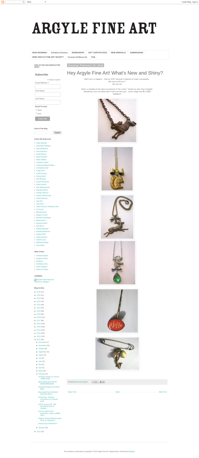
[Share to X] (98, 382)
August (41, 355)
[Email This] (93, 382)
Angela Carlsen (42, 258)
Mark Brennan (41, 212)
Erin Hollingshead (43, 187)
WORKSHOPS (78, 53)
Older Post (163, 392)
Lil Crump (39, 209)
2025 (39, 295)
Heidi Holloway (42, 198)
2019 (39, 314)
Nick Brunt (40, 226)
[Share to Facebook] (101, 382)
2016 (39, 324)
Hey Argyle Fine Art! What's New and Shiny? (48, 393)
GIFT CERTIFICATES (97, 53)
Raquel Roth (41, 234)
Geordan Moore (42, 190)
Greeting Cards (42, 264)
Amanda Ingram (42, 256)
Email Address (42, 82)
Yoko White (40, 245)
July (40, 358)
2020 (39, 311)
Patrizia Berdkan (42, 229)
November (43, 345)
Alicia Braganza (42, 149)
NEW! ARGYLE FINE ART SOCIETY (48, 57)
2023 (39, 301)
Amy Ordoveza (41, 151)
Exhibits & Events (59, 53)
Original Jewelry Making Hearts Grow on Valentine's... (49, 419)
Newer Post (72, 392)
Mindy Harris (41, 220)
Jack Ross (40, 204)
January (42, 428)
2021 (39, 308)
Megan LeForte (42, 215)
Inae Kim (39, 201)
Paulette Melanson (43, 231)
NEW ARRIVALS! (118, 53)
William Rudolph (42, 242)
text (39, 114)
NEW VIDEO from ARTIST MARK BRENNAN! (47, 383)
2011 (39, 339)
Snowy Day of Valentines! (47, 424)
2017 (39, 321)
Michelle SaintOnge (43, 218)
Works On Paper (42, 269)
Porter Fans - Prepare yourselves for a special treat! (48, 399)
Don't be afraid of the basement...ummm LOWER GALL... (49, 413)
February (42, 374)
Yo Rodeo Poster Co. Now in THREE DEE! (48, 378)
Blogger (132, 451)
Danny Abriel (41, 176)
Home (117, 392)
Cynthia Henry (41, 173)
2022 (39, 305)
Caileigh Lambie (42, 162)
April (40, 368)
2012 (39, 336)
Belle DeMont (41, 160)
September (43, 352)
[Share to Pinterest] (103, 382)
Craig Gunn (40, 171)
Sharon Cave (41, 240)
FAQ (93, 57)
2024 (39, 298)
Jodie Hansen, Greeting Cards (47, 207)
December (43, 342)
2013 (39, 333)
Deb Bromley (41, 179)
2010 (39, 432)
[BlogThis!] (95, 382)
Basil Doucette (41, 157)
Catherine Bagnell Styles (45, 165)
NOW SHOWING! (39, 53)
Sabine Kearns (41, 237)
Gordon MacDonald (43, 196)
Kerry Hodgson (41, 267)
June (41, 361)
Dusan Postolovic (42, 182)
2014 (39, 330)
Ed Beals (39, 261)
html (40, 110)
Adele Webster (41, 143)
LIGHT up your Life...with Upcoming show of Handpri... (47, 406)
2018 (39, 317)
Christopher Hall (42, 168)
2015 (39, 327)
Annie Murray (41, 154)
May (40, 364)
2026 (39, 292)
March (41, 371)
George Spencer (42, 193)
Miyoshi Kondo (41, 223)
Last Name (39, 98)
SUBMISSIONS (136, 53)
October (42, 349)
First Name (40, 91)
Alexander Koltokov (43, 146)
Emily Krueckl (41, 184)
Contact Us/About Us (77, 57)
